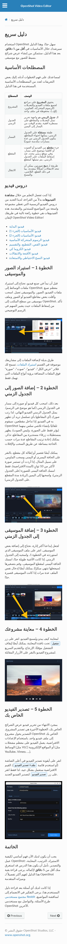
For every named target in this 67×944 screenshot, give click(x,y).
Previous (16, 915)
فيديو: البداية (16, 226)
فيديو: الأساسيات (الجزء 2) (25, 235)
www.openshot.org (17, 935)
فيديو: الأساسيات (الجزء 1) (25, 231)
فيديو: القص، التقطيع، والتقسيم (28, 244)
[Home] (6, 19)
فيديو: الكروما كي (20, 249)
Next (53, 915)
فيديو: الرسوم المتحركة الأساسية (29, 240)
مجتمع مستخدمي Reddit (20, 896)
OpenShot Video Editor (36, 5)
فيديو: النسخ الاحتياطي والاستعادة (29, 258)
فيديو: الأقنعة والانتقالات (23, 253)
